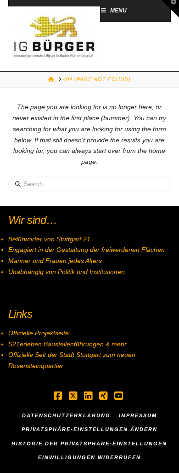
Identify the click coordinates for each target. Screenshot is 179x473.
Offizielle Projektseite (38, 333)
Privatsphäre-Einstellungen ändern (89, 429)
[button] (170, 9)
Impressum (138, 415)
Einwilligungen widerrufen (89, 457)
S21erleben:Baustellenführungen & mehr (67, 344)
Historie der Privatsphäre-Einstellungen (89, 443)
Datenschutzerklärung (66, 415)
